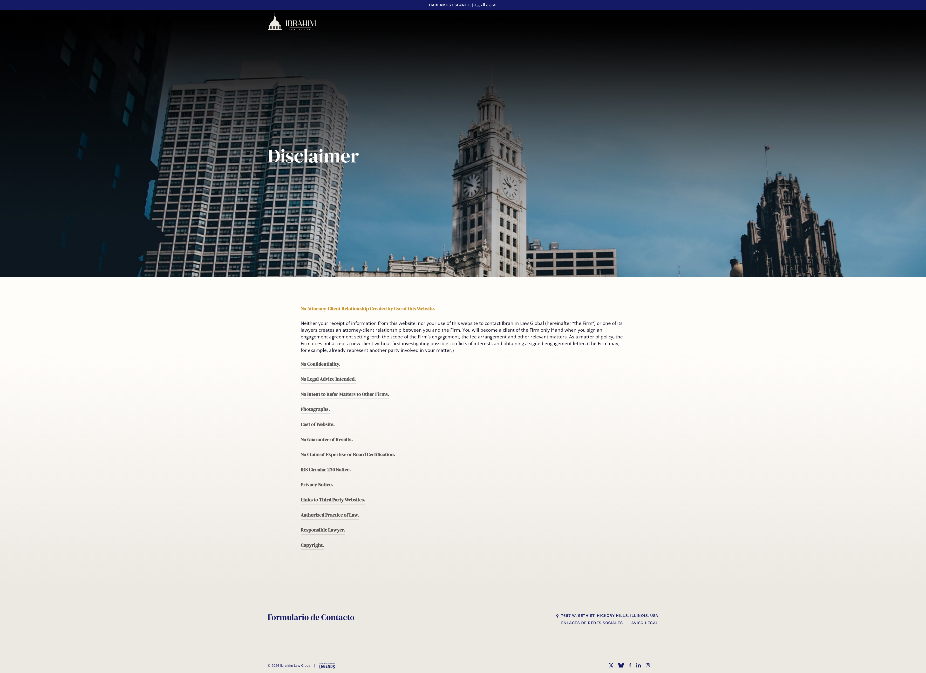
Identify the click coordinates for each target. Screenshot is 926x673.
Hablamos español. (450, 5)
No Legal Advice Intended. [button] (328, 379)
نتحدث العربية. (485, 5)
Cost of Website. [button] (318, 424)
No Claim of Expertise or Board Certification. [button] (348, 454)
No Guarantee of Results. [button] (327, 439)
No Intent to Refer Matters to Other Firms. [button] (345, 394)
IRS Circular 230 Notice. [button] (326, 469)
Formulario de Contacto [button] (311, 617)
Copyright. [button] (312, 545)
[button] (609, 615)
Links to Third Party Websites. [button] (333, 499)
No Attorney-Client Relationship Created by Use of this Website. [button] (368, 308)
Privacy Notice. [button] (317, 484)
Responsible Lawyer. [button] (323, 529)
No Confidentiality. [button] (320, 364)
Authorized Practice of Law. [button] (330, 514)
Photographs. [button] (315, 409)
